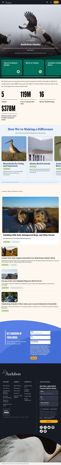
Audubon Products (26, 390)
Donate (56, 2)
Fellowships (17, 388)
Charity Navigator (6, 412)
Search (51, 2)
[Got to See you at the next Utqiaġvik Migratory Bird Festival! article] (30, 279)
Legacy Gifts (27, 396)
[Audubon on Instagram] (41, 427)
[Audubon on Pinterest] (45, 431)
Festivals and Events (16, 287)
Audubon (8, 2)
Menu (3, 2)
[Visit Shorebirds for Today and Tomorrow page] (14, 158)
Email (32, 331)
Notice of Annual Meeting (7, 397)
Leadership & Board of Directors (6, 392)
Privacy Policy (34, 354)
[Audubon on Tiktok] (41, 431)
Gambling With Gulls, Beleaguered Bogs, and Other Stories (30, 220)
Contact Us (17, 393)
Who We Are (6, 385)
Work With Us (17, 385)
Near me (47, 2)
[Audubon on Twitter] (49, 427)
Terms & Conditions (43, 354)
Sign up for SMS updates (18, 396)
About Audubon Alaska (10, 64)
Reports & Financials (5, 401)
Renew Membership (27, 399)
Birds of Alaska (32, 63)
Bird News (13, 264)
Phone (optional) (34, 341)
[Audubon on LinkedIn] (52, 427)
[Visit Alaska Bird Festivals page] (40, 158)
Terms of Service (44, 346)
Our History (6, 388)
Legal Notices (17, 417)
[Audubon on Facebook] (45, 427)
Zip (31, 336)
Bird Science (15, 241)
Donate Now (27, 393)
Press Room (17, 391)
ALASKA (7, 168)
